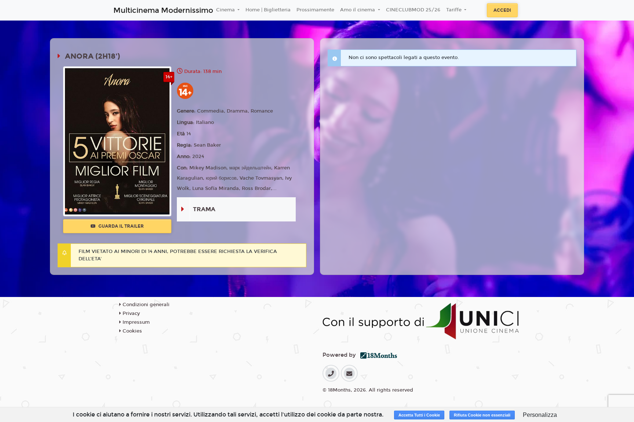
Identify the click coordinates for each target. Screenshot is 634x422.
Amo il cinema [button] (358, 10)
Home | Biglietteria (268, 10)
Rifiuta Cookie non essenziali (482, 415)
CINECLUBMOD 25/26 (413, 10)
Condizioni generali (145, 305)
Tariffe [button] (454, 10)
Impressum (135, 322)
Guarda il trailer (120, 226)
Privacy (130, 313)
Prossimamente (315, 10)
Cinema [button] (226, 10)
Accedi (502, 10)
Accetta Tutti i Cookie (419, 415)
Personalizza (540, 415)
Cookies (131, 331)
